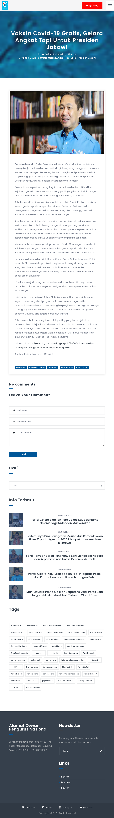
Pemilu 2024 (16, 681)
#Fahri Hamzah (17, 632)
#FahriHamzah (35, 632)
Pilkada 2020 (32, 681)
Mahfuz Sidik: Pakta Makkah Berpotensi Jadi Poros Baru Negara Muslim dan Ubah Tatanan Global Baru (64, 593)
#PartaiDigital (17, 639)
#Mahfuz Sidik (96, 632)
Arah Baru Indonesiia (19, 653)
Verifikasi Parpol (33, 688)
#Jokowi (52, 367)
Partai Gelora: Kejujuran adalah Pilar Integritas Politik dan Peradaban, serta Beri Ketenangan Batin (64, 575)
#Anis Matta (32, 625)
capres (39, 653)
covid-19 (54, 653)
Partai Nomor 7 (90, 674)
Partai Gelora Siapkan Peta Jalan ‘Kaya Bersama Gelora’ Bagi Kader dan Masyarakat (65, 521)
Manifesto (66, 782)
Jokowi (95, 660)
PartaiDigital (83, 667)
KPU (16, 667)
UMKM (16, 688)
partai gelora (48, 674)
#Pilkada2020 (95, 639)
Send (23, 454)
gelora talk (35, 660)
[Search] (101, 485)
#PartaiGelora (66, 367)
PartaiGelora (32, 674)
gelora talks (51, 660)
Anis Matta (57, 646)
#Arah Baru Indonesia (52, 625)
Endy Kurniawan (71, 653)
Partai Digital (16, 674)
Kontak (65, 776)
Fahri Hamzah (89, 653)
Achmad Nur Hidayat (19, 646)
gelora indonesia (18, 660)
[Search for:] (57, 485)
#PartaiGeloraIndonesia (74, 639)
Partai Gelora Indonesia (51, 54)
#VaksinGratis (82, 367)
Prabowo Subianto (65, 681)
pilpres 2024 (47, 681)
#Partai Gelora (34, 639)
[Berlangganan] (101, 751)
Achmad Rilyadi (40, 646)
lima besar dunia (50, 667)
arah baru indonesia (75, 646)
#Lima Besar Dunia (76, 632)
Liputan (72, 54)
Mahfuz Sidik (67, 667)
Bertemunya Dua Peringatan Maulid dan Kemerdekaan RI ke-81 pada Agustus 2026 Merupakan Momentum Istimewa (65, 539)
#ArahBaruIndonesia (76, 625)
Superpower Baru (86, 681)
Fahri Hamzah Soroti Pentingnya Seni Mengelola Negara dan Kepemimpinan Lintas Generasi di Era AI (64, 557)
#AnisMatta (20, 367)
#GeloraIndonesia (37, 367)
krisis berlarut (32, 667)
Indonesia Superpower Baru (73, 660)
